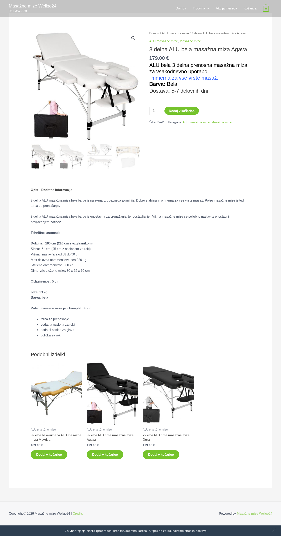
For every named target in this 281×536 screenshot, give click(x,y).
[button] (274, 530)
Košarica (250, 8)
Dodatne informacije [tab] (56, 190)
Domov (181, 8)
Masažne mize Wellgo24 (32, 6)
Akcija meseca (226, 8)
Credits (78, 513)
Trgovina (199, 8)
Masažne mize (190, 41)
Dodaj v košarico (182, 111)
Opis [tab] (34, 190)
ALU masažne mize (175, 33)
